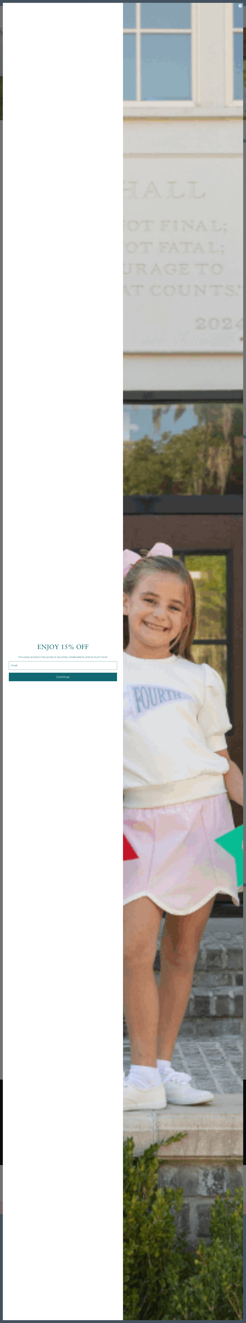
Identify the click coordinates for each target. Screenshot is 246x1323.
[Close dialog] (240, 6)
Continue (62, 677)
